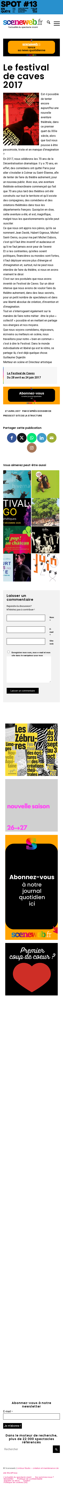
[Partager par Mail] (52, 438)
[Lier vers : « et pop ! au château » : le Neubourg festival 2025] (17, 540)
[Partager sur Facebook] (12, 438)
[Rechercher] (46, 23)
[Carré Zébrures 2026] (31, 775)
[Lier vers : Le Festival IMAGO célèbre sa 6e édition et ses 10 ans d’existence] (17, 512)
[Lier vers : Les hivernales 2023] (17, 484)
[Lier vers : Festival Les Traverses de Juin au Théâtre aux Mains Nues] (45, 567)
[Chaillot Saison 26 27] (31, 830)
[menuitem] (46, 23)
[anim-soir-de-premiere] (31, 994)
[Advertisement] (31, 1030)
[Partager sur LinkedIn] (42, 438)
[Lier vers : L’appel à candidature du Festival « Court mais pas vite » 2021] (17, 567)
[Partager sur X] (22, 438)
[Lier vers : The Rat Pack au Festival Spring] (45, 540)
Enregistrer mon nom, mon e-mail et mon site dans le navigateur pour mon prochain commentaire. (31, 655)
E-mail (51, 632)
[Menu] (55, 23)
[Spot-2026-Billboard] (31, 13)
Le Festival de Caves (21, 373)
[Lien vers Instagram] (32, 448)
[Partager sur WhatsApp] (32, 438)
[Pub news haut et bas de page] (31, 55)
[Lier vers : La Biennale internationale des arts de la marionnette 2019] (45, 484)
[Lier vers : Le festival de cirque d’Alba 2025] (45, 512)
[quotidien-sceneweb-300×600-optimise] (31, 939)
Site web (52, 642)
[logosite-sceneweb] (25, 23)
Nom (52, 619)
